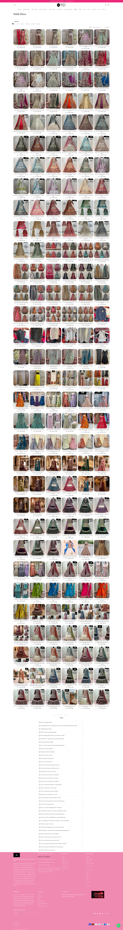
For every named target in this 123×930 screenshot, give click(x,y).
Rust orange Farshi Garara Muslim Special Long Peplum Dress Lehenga (21, 409)
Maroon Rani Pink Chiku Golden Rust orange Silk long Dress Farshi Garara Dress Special (53, 260)
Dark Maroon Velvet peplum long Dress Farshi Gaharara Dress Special (37, 706)
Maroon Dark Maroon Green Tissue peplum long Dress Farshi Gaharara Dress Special (21, 664)
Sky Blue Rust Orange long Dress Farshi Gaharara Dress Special (85, 451)
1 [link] (54, 714)
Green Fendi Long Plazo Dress (85, 472)
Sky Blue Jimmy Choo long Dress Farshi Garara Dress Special (37, 196)
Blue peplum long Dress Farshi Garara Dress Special (21, 451)
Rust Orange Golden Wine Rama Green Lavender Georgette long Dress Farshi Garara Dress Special (102, 260)
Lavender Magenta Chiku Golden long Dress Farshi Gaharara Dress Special (69, 323)
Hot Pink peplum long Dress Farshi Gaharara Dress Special (85, 600)
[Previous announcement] (13, 1)
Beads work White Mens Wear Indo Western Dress (85, 344)
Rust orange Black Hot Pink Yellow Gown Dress (102, 387)
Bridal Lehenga (89, 858)
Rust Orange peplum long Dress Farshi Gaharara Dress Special (102, 600)
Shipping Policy (65, 863)
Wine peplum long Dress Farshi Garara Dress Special (85, 578)
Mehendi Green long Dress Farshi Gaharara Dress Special (37, 536)
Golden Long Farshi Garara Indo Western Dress (37, 67)
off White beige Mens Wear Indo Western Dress (53, 344)
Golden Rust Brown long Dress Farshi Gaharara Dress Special (102, 451)
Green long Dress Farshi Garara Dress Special (21, 429)
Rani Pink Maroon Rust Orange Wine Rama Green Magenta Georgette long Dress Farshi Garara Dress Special (85, 260)
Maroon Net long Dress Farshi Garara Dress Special (21, 131)
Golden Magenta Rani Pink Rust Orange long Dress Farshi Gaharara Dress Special (85, 302)
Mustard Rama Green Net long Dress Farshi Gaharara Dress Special (101, 281)
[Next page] (68, 714)
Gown (87, 876)
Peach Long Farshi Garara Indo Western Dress (69, 67)
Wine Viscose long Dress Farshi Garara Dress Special (85, 132)
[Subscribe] (35, 913)
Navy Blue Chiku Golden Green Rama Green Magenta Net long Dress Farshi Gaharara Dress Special (21, 302)
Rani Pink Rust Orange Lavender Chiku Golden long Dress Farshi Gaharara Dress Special (37, 323)
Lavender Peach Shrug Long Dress (37, 578)
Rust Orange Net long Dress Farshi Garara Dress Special (69, 110)
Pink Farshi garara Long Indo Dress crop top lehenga (85, 46)
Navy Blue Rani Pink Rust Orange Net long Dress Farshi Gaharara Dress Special (37, 302)
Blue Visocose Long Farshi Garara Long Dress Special (53, 493)
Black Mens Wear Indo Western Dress (21, 344)
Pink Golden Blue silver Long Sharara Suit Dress (53, 429)
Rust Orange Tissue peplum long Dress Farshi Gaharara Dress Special (53, 642)
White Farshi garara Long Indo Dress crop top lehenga (37, 89)
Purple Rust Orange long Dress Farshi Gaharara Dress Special (37, 451)
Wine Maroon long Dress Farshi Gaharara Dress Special (69, 536)
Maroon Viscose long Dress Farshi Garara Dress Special (37, 153)
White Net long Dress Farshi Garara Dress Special (37, 131)
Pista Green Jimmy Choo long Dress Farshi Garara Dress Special (21, 196)
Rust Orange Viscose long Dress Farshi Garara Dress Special (69, 174)
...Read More (16, 21)
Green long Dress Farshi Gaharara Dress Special (86, 514)
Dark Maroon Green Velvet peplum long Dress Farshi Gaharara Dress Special (102, 642)
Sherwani (88, 881)
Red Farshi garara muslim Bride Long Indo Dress (102, 67)
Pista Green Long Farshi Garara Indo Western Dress (53, 67)
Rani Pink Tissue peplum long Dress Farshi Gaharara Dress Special (37, 642)
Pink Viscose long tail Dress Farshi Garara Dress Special (69, 238)
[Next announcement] (109, 1)
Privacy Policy (65, 867)
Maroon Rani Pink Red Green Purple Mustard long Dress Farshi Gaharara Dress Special (85, 323)
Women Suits (40, 896)
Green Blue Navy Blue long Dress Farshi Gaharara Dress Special (101, 302)
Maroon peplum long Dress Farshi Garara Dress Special (53, 578)
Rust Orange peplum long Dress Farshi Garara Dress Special (85, 430)
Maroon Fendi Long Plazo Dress (21, 472)
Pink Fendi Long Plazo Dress (102, 472)
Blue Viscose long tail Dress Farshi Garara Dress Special (102, 238)
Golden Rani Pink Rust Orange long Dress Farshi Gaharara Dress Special (69, 302)
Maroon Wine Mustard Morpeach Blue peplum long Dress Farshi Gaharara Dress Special (85, 621)
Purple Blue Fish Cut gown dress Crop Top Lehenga (37, 409)
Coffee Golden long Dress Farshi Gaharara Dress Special (21, 536)
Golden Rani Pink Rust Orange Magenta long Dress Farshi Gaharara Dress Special (53, 302)
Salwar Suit (88, 867)
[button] (14, 4)
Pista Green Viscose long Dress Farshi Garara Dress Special (85, 217)
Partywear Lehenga (90, 863)
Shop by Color (89, 865)
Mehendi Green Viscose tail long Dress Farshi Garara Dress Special (37, 260)
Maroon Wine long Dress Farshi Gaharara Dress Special (53, 514)
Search (63, 856)
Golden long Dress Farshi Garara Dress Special (86, 408)
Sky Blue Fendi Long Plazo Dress (37, 472)
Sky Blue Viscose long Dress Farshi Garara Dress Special (85, 153)
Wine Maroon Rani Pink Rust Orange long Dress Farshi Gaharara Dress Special (53, 323)
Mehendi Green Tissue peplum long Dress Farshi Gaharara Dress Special (69, 642)
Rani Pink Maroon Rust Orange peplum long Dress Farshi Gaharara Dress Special (53, 621)
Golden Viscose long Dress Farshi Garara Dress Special (102, 153)
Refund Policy (65, 865)
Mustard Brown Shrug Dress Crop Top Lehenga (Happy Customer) (86, 557)
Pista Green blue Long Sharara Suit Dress (69, 429)
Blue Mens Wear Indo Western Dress (101, 323)
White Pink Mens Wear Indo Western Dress (69, 344)
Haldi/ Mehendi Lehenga (42, 903)
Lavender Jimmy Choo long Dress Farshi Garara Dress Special (102, 174)
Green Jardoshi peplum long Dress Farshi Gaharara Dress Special (101, 664)
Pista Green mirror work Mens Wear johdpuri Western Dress (101, 345)
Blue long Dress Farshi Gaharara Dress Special (102, 88)
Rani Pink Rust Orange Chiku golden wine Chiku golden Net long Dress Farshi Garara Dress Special (37, 281)
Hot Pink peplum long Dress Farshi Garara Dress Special (102, 430)
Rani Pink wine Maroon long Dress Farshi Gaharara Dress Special (21, 323)
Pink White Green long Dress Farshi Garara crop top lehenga (53, 409)
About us (63, 870)
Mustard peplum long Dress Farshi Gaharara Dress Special (21, 621)
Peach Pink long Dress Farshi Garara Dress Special (101, 408)
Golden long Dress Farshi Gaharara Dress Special (53, 88)
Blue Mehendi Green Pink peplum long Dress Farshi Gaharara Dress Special (69, 621)
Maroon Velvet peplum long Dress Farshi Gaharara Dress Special (21, 706)
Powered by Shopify (25, 929)
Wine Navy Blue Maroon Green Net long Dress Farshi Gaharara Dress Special (69, 281)
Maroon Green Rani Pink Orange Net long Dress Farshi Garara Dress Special (69, 260)
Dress (87, 872)
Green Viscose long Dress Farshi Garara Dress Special (53, 132)
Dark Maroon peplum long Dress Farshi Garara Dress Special (69, 578)
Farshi (87, 874)
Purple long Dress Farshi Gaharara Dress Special (69, 88)
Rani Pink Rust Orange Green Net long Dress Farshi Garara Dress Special (21, 281)
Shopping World (19, 929)
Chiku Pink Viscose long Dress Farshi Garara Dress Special (69, 153)
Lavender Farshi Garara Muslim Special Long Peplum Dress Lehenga (37, 366)
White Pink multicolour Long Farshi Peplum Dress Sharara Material (101, 578)
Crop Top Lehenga (90, 870)
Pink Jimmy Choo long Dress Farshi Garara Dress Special (53, 196)
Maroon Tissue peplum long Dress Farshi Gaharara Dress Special (37, 664)
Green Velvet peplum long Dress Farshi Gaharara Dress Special (69, 685)
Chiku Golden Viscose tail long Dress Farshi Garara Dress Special (21, 260)
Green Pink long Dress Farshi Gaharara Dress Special (69, 451)
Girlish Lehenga (41, 901)
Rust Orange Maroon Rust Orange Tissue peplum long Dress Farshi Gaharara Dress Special (21, 685)
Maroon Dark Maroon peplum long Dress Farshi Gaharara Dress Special (37, 621)
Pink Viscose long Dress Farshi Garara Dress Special (69, 196)
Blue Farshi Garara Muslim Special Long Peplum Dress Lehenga (85, 366)
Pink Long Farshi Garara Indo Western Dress (21, 67)
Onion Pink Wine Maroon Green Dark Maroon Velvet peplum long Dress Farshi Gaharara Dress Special (21, 642)
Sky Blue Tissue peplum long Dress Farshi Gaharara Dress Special (69, 664)
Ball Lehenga (88, 861)
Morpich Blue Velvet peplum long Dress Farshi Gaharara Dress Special (53, 685)
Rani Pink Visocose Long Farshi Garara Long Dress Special (69, 493)
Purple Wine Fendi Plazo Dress (21, 514)
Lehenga (87, 856)
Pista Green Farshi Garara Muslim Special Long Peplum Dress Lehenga (53, 366)
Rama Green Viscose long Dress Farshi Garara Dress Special (101, 132)
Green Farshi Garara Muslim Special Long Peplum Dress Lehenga (69, 366)
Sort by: (90, 27)
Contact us (64, 858)
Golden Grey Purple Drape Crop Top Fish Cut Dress (21, 578)
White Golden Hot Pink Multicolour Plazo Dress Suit (21, 387)
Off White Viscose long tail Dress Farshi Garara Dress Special (86, 238)
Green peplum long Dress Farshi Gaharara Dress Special (37, 600)
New (87, 883)
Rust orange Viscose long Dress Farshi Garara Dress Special (53, 174)
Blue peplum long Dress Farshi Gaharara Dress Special (53, 600)
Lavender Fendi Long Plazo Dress (70, 472)
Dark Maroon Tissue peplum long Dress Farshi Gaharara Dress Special (102, 706)
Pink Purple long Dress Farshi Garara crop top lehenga (69, 409)
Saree (87, 879)
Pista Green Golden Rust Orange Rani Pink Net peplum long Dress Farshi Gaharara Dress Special (102, 621)
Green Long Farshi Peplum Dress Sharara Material (21, 599)
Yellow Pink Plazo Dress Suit (53, 387)
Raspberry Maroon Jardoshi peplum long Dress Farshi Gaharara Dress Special (86, 664)
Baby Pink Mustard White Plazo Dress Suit (85, 387)
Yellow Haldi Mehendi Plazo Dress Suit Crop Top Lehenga (37, 387)
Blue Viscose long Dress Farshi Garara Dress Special (69, 132)
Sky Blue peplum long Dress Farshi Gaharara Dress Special (69, 600)
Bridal (39, 899)
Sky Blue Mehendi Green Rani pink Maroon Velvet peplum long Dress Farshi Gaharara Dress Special (37, 685)
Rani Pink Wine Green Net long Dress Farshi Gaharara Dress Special (53, 281)
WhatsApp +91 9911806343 (44, 856)
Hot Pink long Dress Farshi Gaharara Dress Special (85, 88)
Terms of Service (65, 861)
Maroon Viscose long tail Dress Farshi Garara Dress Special (53, 238)
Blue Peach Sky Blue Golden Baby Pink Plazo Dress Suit (69, 387)
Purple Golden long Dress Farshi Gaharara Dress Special (102, 514)
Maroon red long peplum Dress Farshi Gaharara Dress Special (86, 68)
